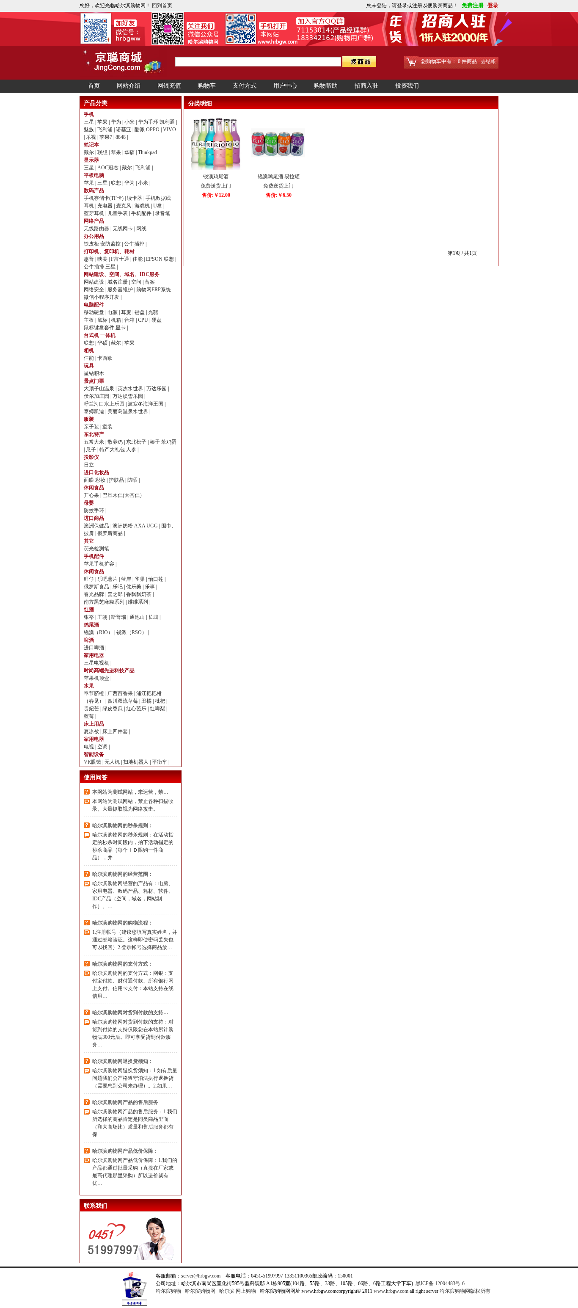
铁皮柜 (92, 244)
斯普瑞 (119, 617)
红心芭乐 (137, 709)
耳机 (89, 206)
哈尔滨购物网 (200, 1291)
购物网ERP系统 (153, 290)
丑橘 (147, 701)
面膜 (89, 480)
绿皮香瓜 (113, 709)
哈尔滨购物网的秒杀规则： (122, 825)
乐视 (91, 137)
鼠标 (103, 320)
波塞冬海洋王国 (146, 404)
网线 (141, 229)
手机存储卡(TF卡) (104, 198)
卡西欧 (105, 358)
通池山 (137, 617)
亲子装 (92, 427)
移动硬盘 (94, 312)
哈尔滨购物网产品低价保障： (125, 1151)
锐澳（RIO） (99, 632)
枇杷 (160, 701)
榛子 (155, 442)
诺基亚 (124, 129)
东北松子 (137, 442)
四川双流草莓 (123, 701)
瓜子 (91, 450)
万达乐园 (157, 389)
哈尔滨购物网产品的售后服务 (125, 1102)
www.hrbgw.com (391, 1291)
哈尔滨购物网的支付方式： (122, 964)
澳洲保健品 (97, 526)
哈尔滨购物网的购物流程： (122, 923)
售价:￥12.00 (216, 195)
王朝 (103, 617)
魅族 (89, 129)
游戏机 (143, 206)
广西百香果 (120, 693)
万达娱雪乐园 (128, 396)
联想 (103, 152)
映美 (103, 259)
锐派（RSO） (132, 632)
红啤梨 (158, 709)
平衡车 (160, 762)
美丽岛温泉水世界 (128, 411)
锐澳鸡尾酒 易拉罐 (279, 176)
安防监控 (111, 244)
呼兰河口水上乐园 (105, 404)
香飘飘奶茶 (139, 594)
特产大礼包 (112, 450)
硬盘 (156, 320)
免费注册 (472, 5)
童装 (107, 427)
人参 (132, 450)
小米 (130, 122)
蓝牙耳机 (94, 213)
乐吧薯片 (108, 579)
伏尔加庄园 (97, 396)
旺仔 (89, 579)
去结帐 (488, 61)
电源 (113, 312)
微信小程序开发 (102, 297)
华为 (116, 122)
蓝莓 (89, 716)
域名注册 (118, 282)
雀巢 (140, 579)
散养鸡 (115, 442)
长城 (154, 617)
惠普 (89, 259)
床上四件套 (115, 731)
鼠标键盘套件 (100, 328)
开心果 (92, 495)
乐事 (150, 587)
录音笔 (162, 213)
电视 (89, 747)
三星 (89, 122)
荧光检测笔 (96, 549)
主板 (89, 320)
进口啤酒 (94, 648)
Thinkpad (147, 152)
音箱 (130, 320)
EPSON (155, 259)
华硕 (130, 152)
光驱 (153, 312)
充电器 (105, 206)
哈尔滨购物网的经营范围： (122, 874)
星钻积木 (94, 373)
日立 (89, 465)
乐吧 (118, 587)
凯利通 (168, 122)
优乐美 (134, 587)
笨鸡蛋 (168, 442)
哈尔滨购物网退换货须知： (122, 1061)
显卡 (121, 328)
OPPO (153, 129)
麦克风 (124, 206)
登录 (491, 5)
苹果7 (106, 137)
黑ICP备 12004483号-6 (440, 1283)
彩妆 (101, 480)
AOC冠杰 (108, 168)
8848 (121, 137)
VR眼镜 (93, 762)
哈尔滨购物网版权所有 (465, 1291)
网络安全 (94, 290)
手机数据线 (158, 198)
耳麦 (126, 312)
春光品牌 (94, 594)
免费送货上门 (216, 186)
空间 (137, 282)
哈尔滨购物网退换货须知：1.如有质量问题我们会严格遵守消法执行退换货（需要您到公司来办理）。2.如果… (134, 1078)
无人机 (113, 762)
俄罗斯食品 (97, 587)
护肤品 (117, 480)
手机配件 (142, 213)
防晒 (133, 480)
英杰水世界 (131, 389)
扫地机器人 (136, 762)
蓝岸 (126, 579)
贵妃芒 (92, 709)
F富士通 (120, 259)
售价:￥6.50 (279, 195)
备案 (150, 282)
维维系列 (138, 602)
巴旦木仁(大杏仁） (123, 495)
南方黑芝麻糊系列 (105, 602)
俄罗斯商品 (110, 533)
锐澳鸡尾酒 (215, 176)
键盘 (140, 312)
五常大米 (94, 442)
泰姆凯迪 (94, 411)
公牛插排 (135, 244)
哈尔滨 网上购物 (237, 1291)
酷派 (140, 129)
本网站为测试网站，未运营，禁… (130, 792)
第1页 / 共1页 (462, 253)
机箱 (116, 320)
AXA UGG (146, 526)
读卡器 (135, 198)
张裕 (89, 617)
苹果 (103, 122)
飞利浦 (105, 129)
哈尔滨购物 (168, 1291)
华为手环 (149, 122)
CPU (143, 320)
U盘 (158, 206)
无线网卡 (123, 229)
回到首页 (162, 5)
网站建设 (94, 282)
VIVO (169, 129)
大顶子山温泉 (100, 389)
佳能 (138, 259)
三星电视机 (97, 663)
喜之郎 (115, 594)
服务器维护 (120, 290)
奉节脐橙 (94, 693)
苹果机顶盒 (97, 678)
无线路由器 (97, 229)
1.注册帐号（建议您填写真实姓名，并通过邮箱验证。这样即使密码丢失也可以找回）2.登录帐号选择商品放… (134, 939)
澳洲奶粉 (123, 526)
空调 (103, 747)
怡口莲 (156, 579)
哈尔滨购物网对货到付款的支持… (130, 1012)
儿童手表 (118, 213)
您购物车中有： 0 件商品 (449, 61)
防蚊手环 (94, 510)
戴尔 (89, 152)
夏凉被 (92, 731)
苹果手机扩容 (100, 564)
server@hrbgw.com (200, 1276)
